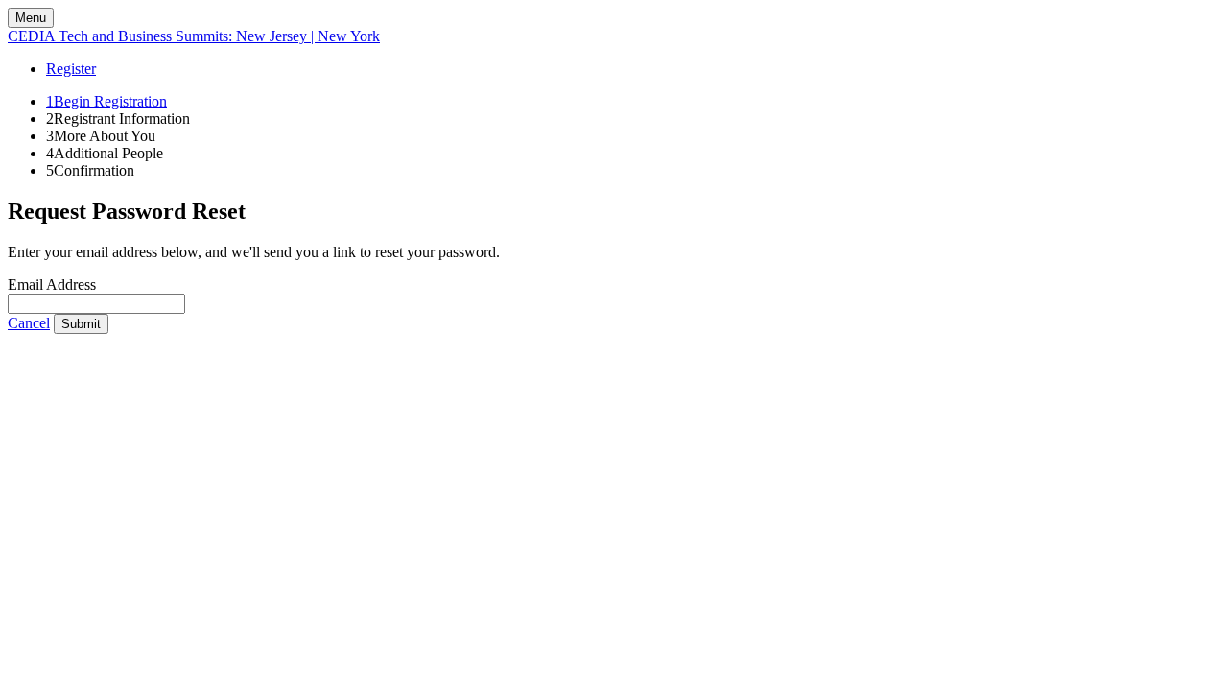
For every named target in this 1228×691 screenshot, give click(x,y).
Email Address (52, 284)
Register (71, 68)
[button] (29, 323)
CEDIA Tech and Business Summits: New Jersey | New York (194, 36)
